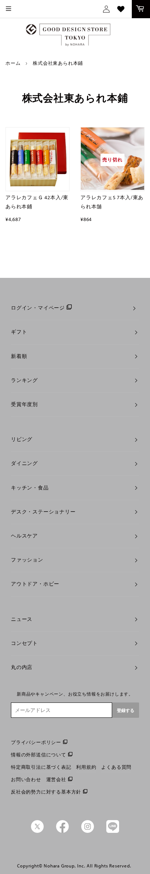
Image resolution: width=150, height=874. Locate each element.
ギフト (19, 331)
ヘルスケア (24, 535)
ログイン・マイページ (38, 307)
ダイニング (24, 463)
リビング (21, 439)
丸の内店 (21, 667)
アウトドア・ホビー (35, 583)
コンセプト (24, 643)
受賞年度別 (24, 404)
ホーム (12, 63)
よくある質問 (116, 767)
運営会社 (56, 779)
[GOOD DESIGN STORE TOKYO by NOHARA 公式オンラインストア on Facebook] (62, 831)
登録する (125, 710)
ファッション (27, 559)
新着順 (19, 356)
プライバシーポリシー (36, 742)
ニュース (21, 619)
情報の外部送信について (38, 754)
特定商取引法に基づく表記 (41, 767)
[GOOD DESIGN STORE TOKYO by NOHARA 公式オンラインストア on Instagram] (87, 831)
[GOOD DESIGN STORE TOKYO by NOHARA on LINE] (112, 831)
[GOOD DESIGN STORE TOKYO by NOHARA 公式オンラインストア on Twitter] (37, 831)
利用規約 (86, 767)
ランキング (24, 380)
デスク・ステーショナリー (43, 511)
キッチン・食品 (30, 487)
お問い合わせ (26, 779)
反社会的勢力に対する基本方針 (46, 792)
